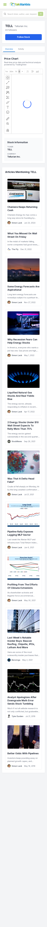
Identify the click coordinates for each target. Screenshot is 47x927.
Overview (9, 49)
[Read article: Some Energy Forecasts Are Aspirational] (23, 281)
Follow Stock (23, 37)
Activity (21, 49)
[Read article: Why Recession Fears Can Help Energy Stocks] (23, 334)
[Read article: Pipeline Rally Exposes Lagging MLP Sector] (23, 526)
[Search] (40, 14)
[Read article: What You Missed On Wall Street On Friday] (23, 241)
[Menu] (5, 4)
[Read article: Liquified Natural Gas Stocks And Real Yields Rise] (23, 388)
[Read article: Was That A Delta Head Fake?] (23, 473)
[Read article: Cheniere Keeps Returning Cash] (23, 201)
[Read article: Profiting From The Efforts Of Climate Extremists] (23, 579)
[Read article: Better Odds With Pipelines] (23, 746)
